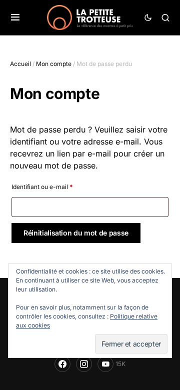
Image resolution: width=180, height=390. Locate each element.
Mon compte (54, 64)
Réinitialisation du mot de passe (76, 232)
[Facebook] (62, 364)
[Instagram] (84, 364)
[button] (15, 18)
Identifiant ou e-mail (42, 186)
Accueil (20, 64)
